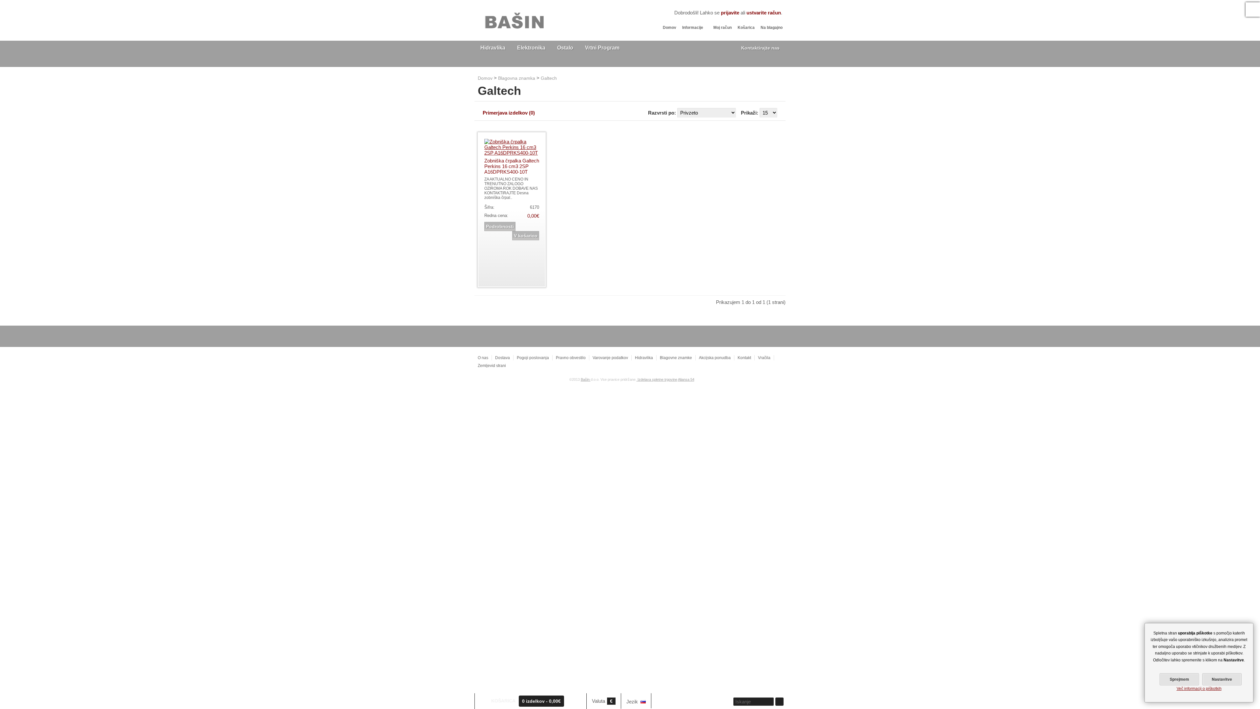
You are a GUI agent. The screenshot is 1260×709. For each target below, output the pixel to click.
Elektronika (531, 48)
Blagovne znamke (676, 357)
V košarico (525, 235)
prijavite (730, 12)
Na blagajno (772, 27)
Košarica (746, 27)
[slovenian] (643, 701)
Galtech (549, 78)
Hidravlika (492, 48)
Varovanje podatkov (610, 357)
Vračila (764, 357)
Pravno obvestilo (571, 357)
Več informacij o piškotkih (1199, 688)
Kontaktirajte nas (760, 48)
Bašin (586, 379)
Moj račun (722, 27)
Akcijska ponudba (715, 357)
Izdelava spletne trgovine (657, 379)
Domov (669, 27)
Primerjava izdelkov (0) (509, 113)
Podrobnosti (500, 226)
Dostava (502, 357)
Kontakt (744, 357)
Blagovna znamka (516, 78)
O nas (483, 357)
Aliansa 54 (686, 379)
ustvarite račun (763, 12)
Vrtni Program (602, 48)
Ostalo (565, 48)
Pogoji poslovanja (533, 357)
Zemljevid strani (492, 365)
